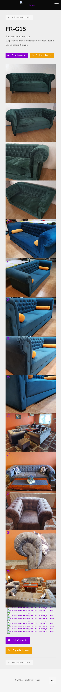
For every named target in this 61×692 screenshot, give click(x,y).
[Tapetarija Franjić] (30, 5)
